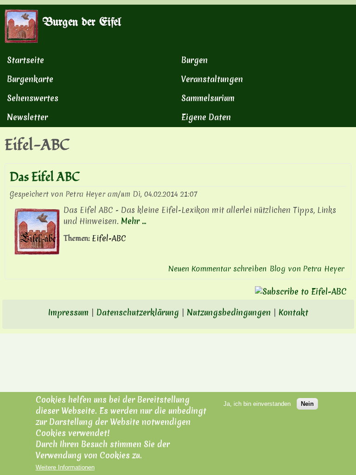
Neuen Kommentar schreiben (217, 268)
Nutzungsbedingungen (229, 312)
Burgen (194, 60)
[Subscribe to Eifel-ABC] (178, 291)
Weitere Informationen (65, 467)
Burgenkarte (30, 79)
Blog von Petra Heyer (307, 268)
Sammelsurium (208, 98)
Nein (307, 403)
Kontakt (293, 312)
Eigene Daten (206, 117)
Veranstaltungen (212, 79)
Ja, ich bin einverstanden (257, 403)
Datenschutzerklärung (137, 312)
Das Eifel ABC (45, 177)
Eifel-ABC (109, 238)
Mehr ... (133, 221)
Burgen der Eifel (82, 22)
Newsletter (27, 117)
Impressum (68, 312)
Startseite (25, 60)
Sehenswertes (32, 98)
